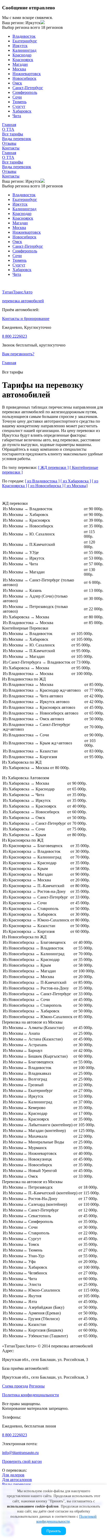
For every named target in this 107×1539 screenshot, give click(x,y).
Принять (53, 1531)
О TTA (8, 129)
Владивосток (24, 36)
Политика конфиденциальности (30, 1395)
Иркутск (20, 45)
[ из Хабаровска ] (76, 481)
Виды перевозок (16, 138)
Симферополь (24, 92)
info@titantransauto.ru (20, 1452)
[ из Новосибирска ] (45, 485)
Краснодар (21, 55)
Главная (9, 124)
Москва (19, 69)
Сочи (17, 97)
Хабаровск (21, 111)
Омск (17, 83)
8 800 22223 (14, 336)
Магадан (20, 64)
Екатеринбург (24, 41)
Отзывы (9, 143)
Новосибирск (24, 78)
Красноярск (22, 59)
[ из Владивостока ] (42, 481)
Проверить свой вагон (22, 1461)
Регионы (37, 1386)
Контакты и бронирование (25, 318)
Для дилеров (13, 1475)
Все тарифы (12, 134)
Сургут (18, 106)
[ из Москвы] (76, 485)
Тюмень (19, 102)
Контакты (10, 148)
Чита (16, 116)
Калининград (24, 50)
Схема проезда (15, 1386)
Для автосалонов (17, 1479)
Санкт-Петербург (27, 88)
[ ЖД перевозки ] (53, 467)
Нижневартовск (26, 73)
